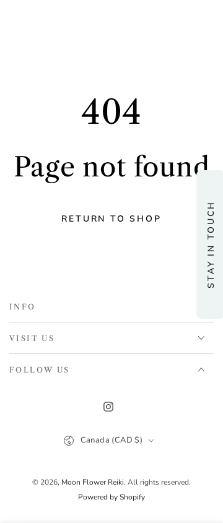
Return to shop (111, 219)
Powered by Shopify (111, 497)
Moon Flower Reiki (92, 482)
